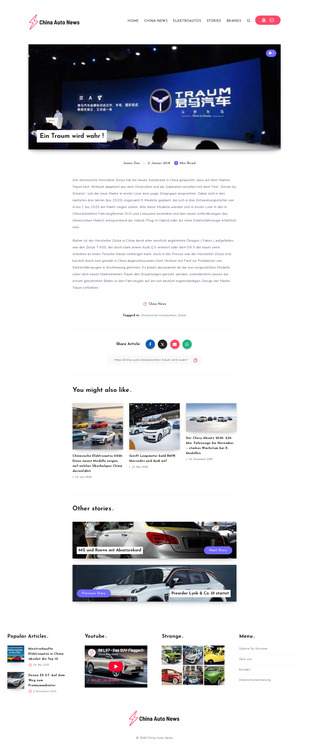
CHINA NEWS (156, 21)
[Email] (272, 20)
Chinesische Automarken (158, 315)
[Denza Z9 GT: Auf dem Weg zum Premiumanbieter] (15, 680)
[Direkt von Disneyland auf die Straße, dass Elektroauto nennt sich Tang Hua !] (214, 655)
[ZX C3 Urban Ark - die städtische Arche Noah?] (172, 655)
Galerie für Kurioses (253, 649)
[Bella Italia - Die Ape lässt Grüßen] (193, 675)
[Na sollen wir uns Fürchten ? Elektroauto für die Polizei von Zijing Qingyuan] (193, 655)
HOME (133, 21)
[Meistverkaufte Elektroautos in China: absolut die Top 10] (15, 654)
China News (157, 304)
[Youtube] (264, 20)
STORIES (214, 21)
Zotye (182, 315)
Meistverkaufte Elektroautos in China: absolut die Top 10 (46, 654)
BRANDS (234, 21)
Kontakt (244, 670)
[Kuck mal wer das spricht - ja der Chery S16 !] (214, 675)
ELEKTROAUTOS (187, 21)
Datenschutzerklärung (255, 680)
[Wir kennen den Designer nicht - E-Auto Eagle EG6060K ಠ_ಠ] (172, 675)
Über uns (245, 659)
